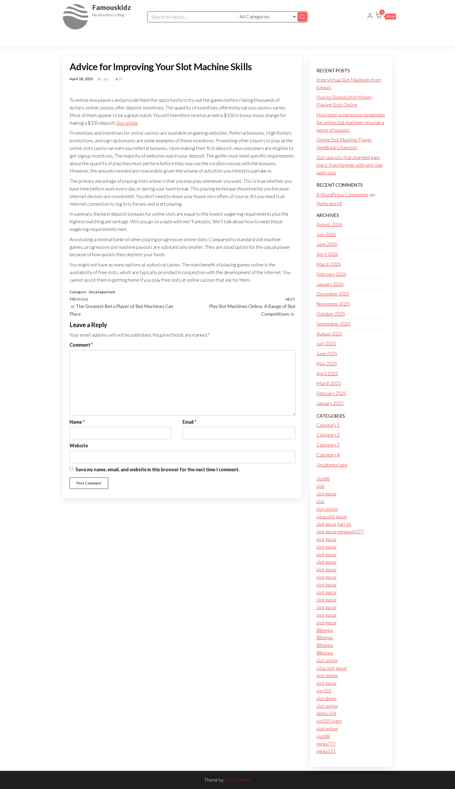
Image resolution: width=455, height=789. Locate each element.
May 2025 (326, 363)
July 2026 (326, 234)
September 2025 (333, 324)
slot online (327, 509)
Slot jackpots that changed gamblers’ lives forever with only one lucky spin (349, 164)
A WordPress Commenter (342, 195)
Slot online (127, 123)
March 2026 (328, 264)
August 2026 (329, 224)
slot (320, 486)
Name (77, 422)
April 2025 (327, 373)
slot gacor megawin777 (340, 531)
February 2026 (331, 274)
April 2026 (327, 254)
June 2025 (326, 353)
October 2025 (330, 314)
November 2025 (333, 304)
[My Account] (370, 16)
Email (189, 422)
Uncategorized (102, 292)
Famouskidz (111, 7)
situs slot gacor (331, 516)
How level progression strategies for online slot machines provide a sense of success (350, 122)
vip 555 (324, 691)
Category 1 (328, 425)
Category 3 (328, 445)
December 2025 (332, 294)
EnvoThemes (238, 780)
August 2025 (329, 334)
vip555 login (329, 721)
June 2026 (326, 244)
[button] (385, 17)
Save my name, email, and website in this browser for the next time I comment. (158, 469)
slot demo (326, 698)
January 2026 (330, 284)
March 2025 (328, 383)
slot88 (323, 479)
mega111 (325, 751)
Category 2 (328, 435)
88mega (324, 630)
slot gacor (326, 494)
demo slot (326, 713)
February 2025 (331, 393)
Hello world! (329, 203)
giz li (106, 79)
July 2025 (326, 343)
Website (79, 445)
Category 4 (328, 455)
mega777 (325, 744)
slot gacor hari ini (333, 524)
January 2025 (330, 403)
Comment (81, 345)
